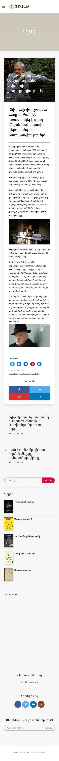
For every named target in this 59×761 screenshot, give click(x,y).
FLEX (43, 752)
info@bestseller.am (29, 682)
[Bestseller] (19, 6)
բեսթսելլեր (34, 374)
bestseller (13, 374)
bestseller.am (23, 374)
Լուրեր (14, 97)
